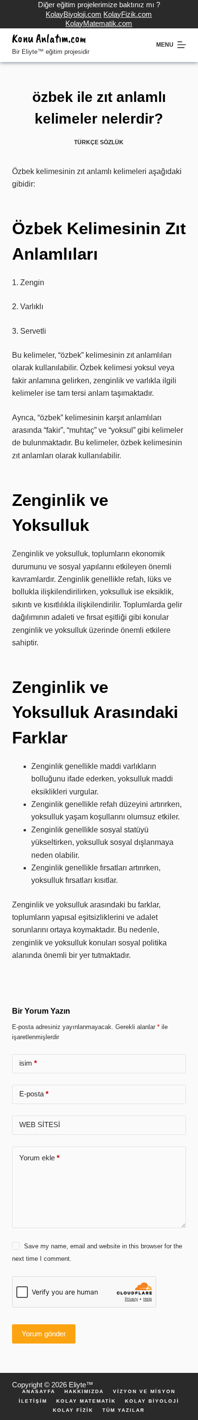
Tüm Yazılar (123, 1410)
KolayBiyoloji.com (73, 14)
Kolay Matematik (86, 1401)
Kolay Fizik (73, 1410)
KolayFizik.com (127, 14)
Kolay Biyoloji (152, 1401)
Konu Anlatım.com (49, 38)
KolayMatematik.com (98, 23)
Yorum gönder (44, 1334)
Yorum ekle (39, 1158)
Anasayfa (38, 1391)
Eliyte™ (81, 1385)
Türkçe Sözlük (99, 142)
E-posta (34, 1094)
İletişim (33, 1401)
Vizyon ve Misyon (144, 1391)
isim (28, 1063)
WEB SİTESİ (39, 1124)
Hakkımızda (84, 1391)
